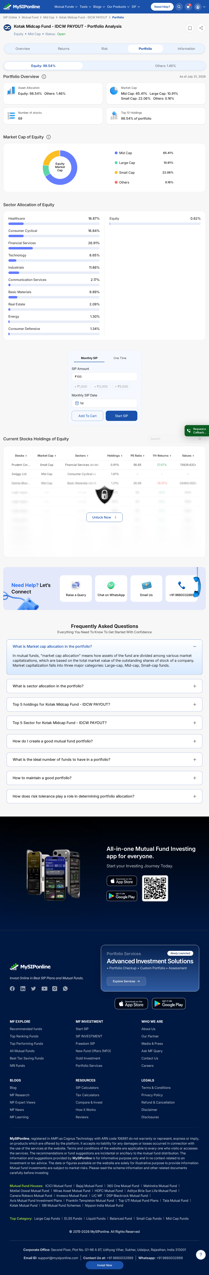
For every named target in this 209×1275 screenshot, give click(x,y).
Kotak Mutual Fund (24, 1205)
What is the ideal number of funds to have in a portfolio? (61, 759)
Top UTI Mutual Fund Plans (138, 1200)
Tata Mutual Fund (175, 1200)
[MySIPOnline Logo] (21, 6)
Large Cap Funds (47, 1218)
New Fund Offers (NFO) (93, 1051)
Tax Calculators (87, 1095)
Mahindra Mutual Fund (160, 1186)
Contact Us (149, 1058)
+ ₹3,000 (101, 386)
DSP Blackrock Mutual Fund (127, 1196)
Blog (13, 1088)
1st (82, 403)
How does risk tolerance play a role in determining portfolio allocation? (74, 796)
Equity (18, 34)
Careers (147, 1066)
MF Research (19, 1095)
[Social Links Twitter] (33, 988)
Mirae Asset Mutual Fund (71, 1191)
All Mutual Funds (22, 1051)
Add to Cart (87, 416)
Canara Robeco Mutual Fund (31, 1196)
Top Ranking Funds (24, 1036)
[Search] (179, 6)
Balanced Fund (121, 1218)
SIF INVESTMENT (89, 1036)
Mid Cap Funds (177, 1218)
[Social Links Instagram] (54, 988)
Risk (104, 49)
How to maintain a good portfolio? (42, 778)
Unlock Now (101, 517)
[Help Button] (201, 1255)
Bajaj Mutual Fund (89, 1186)
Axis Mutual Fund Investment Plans (36, 1200)
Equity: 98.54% (43, 66)
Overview (23, 49)
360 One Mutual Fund (123, 1186)
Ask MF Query (152, 1051)
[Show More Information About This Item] (43, 76)
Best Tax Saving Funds (27, 1058)
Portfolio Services (89, 1066)
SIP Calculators (87, 1088)
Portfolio (145, 49)
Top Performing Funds (26, 1043)
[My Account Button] (200, 6)
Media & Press (152, 1043)
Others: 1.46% (165, 66)
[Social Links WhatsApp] (65, 988)
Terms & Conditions (156, 1088)
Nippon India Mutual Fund (104, 1205)
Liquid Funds (96, 1218)
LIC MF (97, 1196)
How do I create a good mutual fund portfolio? (53, 741)
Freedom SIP (85, 1043)
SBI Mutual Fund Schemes (61, 1205)
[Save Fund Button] (189, 28)
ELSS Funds (73, 1218)
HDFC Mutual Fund (109, 1191)
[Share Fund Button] (201, 27)
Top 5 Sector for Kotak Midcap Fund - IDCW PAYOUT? (60, 723)
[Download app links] (122, 881)
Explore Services (124, 981)
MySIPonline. (100, 1231)
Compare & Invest (89, 1102)
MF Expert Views (22, 1102)
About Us (148, 1029)
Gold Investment (88, 1058)
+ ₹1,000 (80, 386)
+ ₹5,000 (121, 386)
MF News (17, 1110)
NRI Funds (17, 1066)
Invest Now (104, 1265)
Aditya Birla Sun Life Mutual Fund (152, 1191)
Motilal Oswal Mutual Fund (29, 1191)
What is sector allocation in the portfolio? (48, 686)
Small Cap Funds (149, 1218)
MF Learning (19, 1117)
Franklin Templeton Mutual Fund (90, 1200)
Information (186, 49)
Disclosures (150, 1117)
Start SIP (121, 416)
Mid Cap (34, 34)
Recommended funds (26, 1029)
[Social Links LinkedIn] (22, 988)
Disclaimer (149, 1110)
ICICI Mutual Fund (58, 1186)
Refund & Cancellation (158, 1102)
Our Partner (150, 1036)
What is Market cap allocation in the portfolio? (52, 646)
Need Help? (162, 6)
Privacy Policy (152, 1095)
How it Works (86, 1110)
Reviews (82, 1117)
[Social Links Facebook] (12, 988)
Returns (63, 49)
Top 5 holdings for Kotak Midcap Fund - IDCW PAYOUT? (61, 704)
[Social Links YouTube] (44, 988)
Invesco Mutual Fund (72, 1196)
